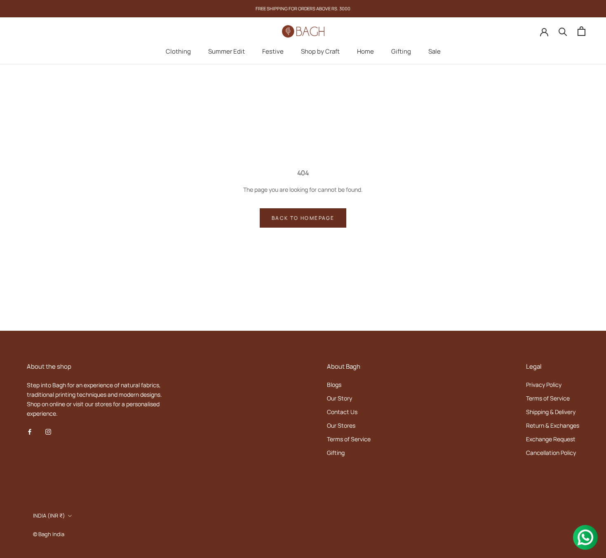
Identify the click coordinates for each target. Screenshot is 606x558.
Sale (434, 51)
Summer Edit (226, 51)
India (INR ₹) (49, 515)
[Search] (563, 31)
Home (365, 51)
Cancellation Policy (551, 453)
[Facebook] (30, 431)
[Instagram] (48, 431)
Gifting (401, 51)
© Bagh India (48, 534)
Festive (273, 51)
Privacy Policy (543, 384)
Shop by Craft (320, 51)
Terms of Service (349, 439)
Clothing (178, 51)
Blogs (334, 384)
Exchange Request (550, 439)
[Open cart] (581, 31)
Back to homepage (303, 217)
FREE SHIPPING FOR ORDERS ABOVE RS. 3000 (303, 8)
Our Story (339, 398)
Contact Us (342, 412)
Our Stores (341, 425)
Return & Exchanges (552, 425)
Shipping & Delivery (550, 412)
